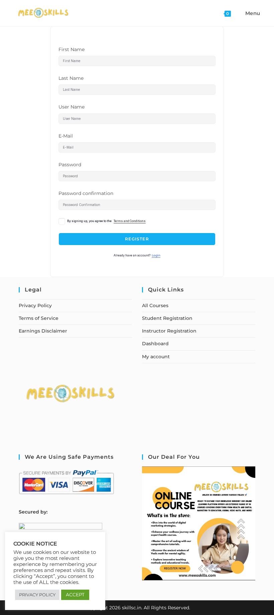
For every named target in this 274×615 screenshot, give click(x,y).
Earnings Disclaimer (43, 331)
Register (137, 238)
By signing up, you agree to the (106, 221)
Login (156, 255)
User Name (71, 107)
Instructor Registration (169, 331)
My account (156, 357)
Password (69, 165)
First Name (71, 49)
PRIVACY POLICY (37, 594)
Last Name (71, 78)
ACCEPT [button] (75, 595)
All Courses (155, 305)
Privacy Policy (35, 305)
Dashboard (155, 344)
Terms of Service (38, 318)
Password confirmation (85, 193)
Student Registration (167, 318)
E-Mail (65, 136)
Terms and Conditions (130, 221)
